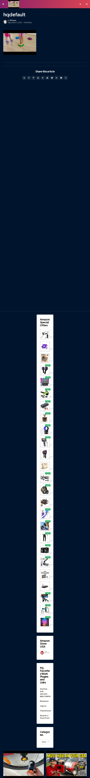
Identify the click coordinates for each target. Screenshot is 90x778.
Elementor (44, 701)
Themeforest (45, 711)
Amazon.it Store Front (45, 716)
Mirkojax (13, 20)
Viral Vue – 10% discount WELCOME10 (45, 692)
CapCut (43, 706)
